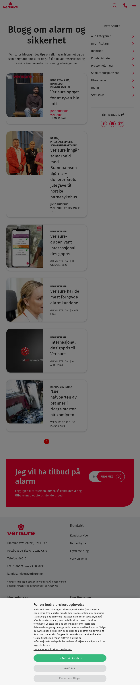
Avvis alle (70, 668)
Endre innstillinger (70, 678)
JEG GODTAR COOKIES (70, 658)
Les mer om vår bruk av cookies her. (53, 649)
